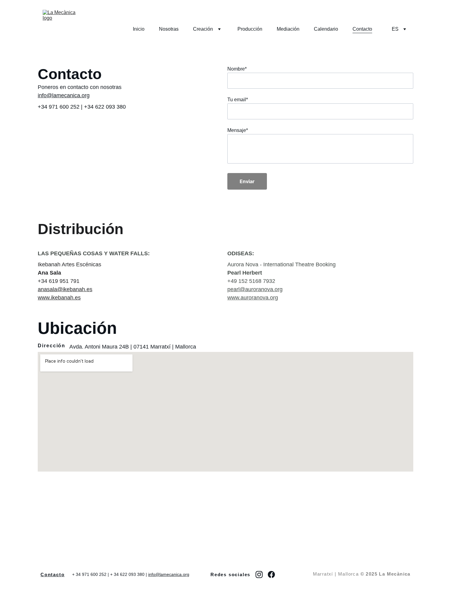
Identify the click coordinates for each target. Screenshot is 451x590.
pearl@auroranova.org (255, 289)
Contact (50, 574)
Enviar (247, 181)
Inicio (139, 29)
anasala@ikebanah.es (65, 289)
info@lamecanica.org (64, 95)
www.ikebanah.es (59, 298)
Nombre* (237, 68)
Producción (249, 29)
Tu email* (237, 99)
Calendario (326, 29)
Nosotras (169, 29)
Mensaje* (237, 130)
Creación (203, 29)
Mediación (288, 29)
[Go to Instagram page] (259, 574)
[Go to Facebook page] (271, 574)
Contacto (362, 29)
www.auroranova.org (252, 298)
